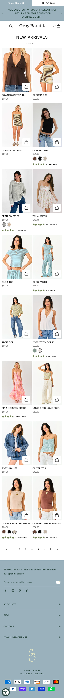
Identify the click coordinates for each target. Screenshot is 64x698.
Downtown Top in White (44, 342)
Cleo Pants (40, 282)
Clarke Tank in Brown (47, 523)
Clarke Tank (41, 150)
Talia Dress (40, 216)
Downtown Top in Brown (13, 95)
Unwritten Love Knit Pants (46, 408)
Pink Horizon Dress (14, 408)
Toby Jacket (9, 468)
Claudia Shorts (12, 150)
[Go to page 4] (57, 549)
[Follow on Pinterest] (20, 590)
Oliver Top (39, 468)
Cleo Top (7, 282)
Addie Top (8, 342)
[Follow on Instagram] (13, 590)
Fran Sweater (10, 216)
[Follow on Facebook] (6, 590)
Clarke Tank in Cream (16, 523)
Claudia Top (40, 95)
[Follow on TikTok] (27, 590)
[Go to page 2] (7, 549)
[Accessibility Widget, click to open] (6, 692)
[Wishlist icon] (54, 26)
